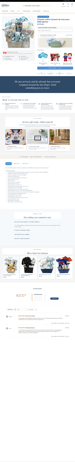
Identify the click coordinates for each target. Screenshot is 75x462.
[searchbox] (10, 309)
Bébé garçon (6, 13)
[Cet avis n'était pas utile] (67, 323)
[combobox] (37, 5)
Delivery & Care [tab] (25, 163)
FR (72, 0)
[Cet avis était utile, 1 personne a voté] (65, 323)
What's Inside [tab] (16, 163)
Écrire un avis (54, 298)
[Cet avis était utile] (65, 336)
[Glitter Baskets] (7, 5)
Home (2, 13)
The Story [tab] (9, 163)
